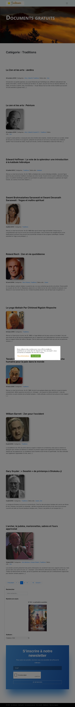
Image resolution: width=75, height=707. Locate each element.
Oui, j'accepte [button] (36, 356)
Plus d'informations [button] (23, 356)
